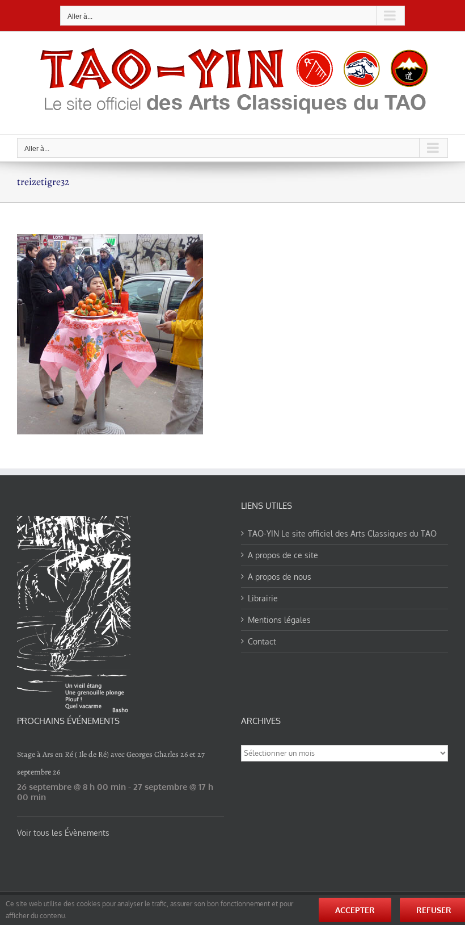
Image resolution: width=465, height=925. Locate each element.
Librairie (263, 598)
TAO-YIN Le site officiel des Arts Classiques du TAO (342, 533)
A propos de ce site (283, 555)
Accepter (355, 910)
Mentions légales (279, 620)
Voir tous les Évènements (63, 833)
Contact (262, 641)
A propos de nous (279, 576)
